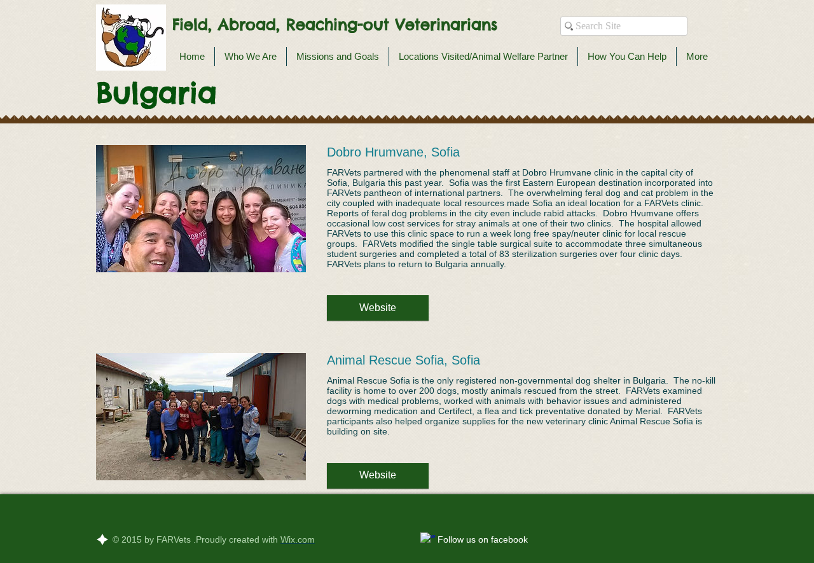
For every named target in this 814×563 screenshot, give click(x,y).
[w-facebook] (428, 540)
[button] (378, 308)
